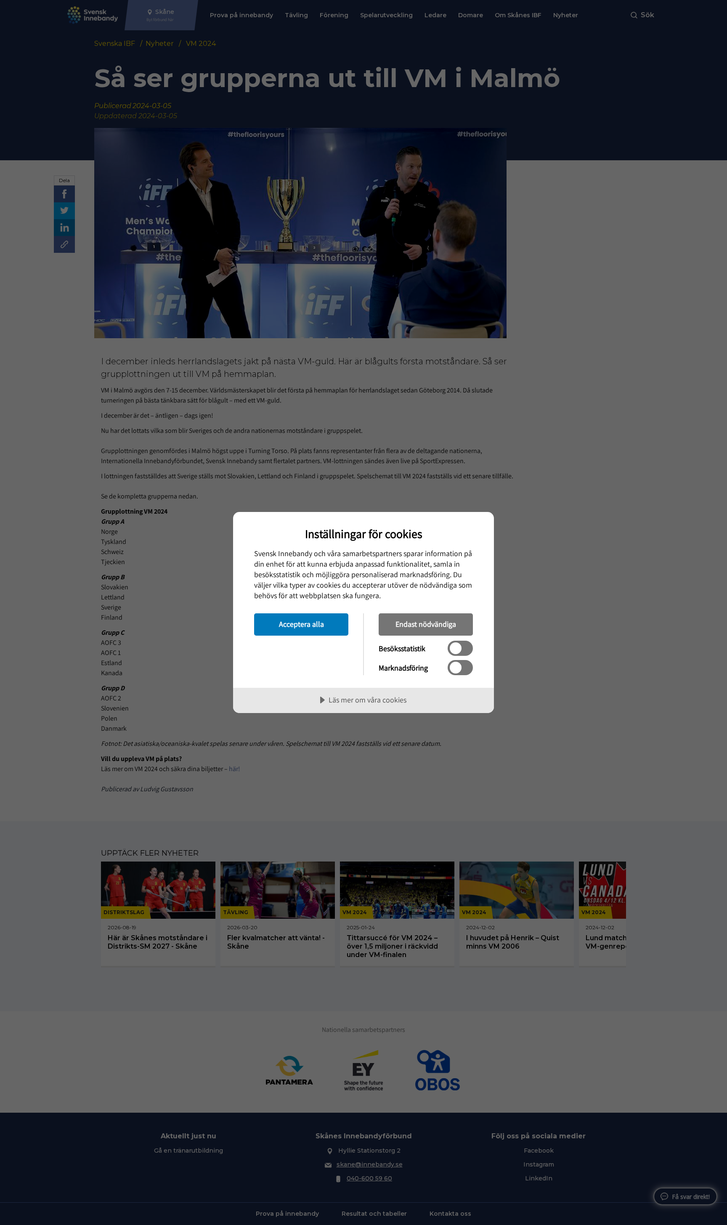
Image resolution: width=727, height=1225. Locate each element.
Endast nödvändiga (425, 624)
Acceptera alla (301, 624)
